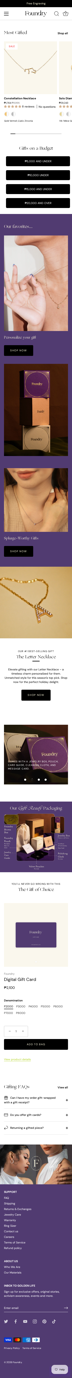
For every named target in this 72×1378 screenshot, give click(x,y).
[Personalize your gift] (36, 283)
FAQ (6, 1198)
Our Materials (12, 1272)
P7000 (8, 1013)
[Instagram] (35, 1321)
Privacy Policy (12, 1348)
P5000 (45, 1006)
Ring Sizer (10, 1226)
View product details (17, 1059)
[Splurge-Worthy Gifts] (36, 500)
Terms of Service (14, 1242)
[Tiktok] (54, 1321)
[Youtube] (25, 1321)
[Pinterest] (44, 1321)
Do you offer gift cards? (25, 1115)
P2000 (8, 1006)
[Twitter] (6, 1321)
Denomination (13, 1000)
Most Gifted (15, 33)
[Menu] (6, 13)
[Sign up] (66, 1308)
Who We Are (12, 1267)
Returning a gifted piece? (26, 1128)
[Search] (56, 14)
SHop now (18, 551)
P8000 (20, 1013)
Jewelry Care (12, 1214)
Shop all (63, 33)
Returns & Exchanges (17, 1209)
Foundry (9, 974)
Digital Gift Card (20, 979)
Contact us (11, 1231)
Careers (9, 1237)
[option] (36, 3)
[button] (25, 780)
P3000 (20, 1006)
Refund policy (13, 1248)
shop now (18, 350)
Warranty (10, 1220)
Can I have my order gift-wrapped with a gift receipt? (30, 1100)
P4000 (33, 1006)
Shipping (9, 1203)
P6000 (58, 1006)
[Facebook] (16, 1321)
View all (63, 1087)
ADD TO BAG (36, 1044)
